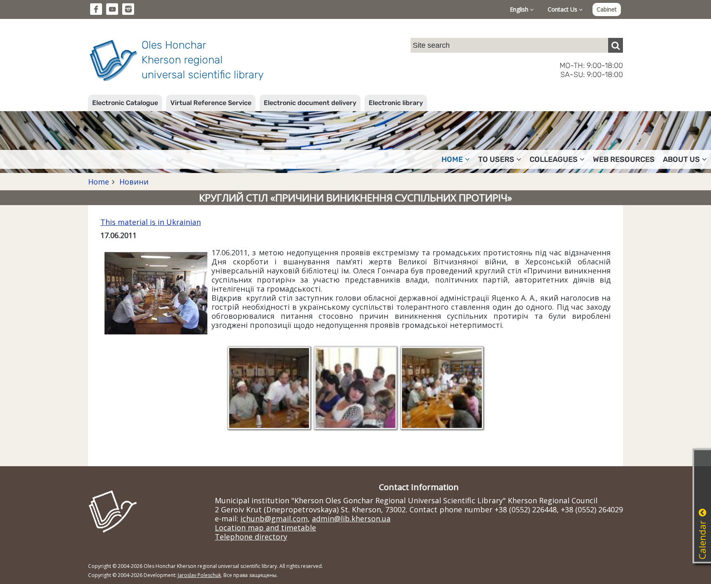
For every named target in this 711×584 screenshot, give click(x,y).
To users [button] (496, 159)
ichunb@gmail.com (274, 518)
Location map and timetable (265, 528)
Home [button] (452, 159)
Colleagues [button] (554, 159)
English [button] (520, 9)
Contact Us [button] (563, 9)
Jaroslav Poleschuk (199, 575)
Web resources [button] (624, 159)
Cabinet (607, 9)
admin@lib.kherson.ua (351, 518)
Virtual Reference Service (210, 103)
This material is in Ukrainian (150, 222)
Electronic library (396, 103)
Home (98, 182)
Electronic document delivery (310, 103)
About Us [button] (681, 159)
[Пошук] (615, 45)
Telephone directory (251, 537)
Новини (133, 182)
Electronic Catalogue (125, 103)
